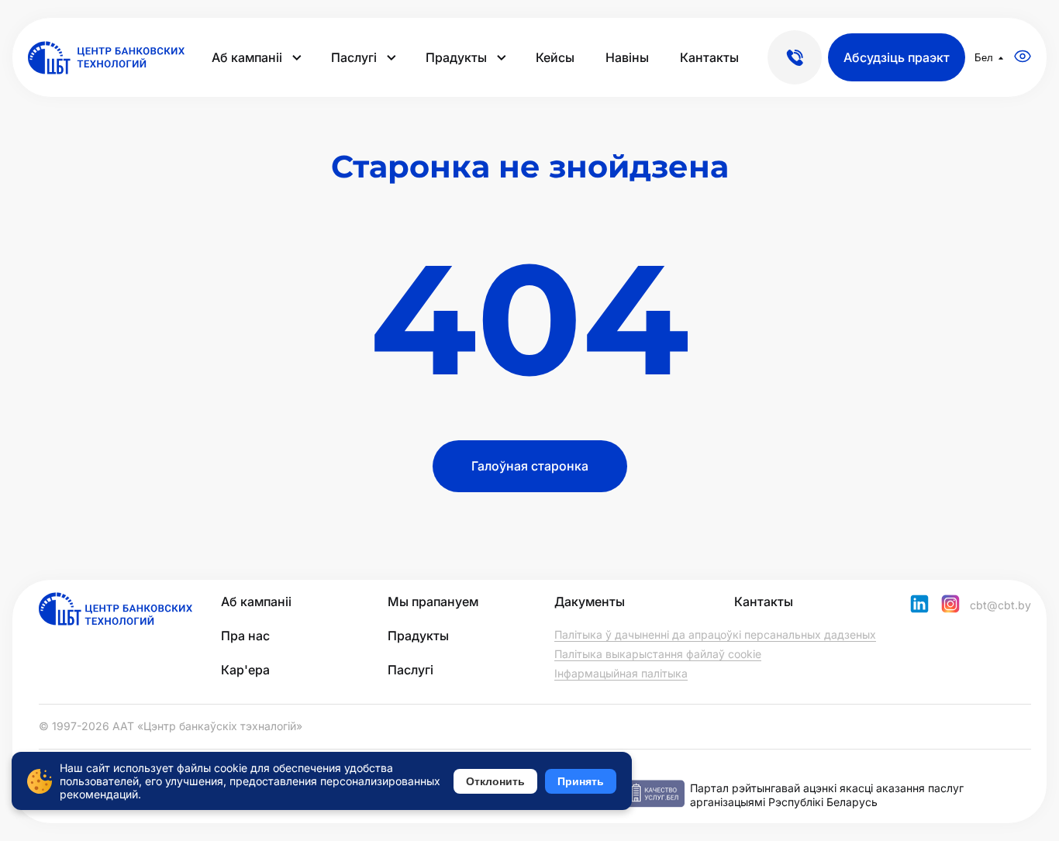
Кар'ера (245, 669)
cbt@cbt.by (1000, 605)
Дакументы (589, 601)
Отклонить (495, 781)
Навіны (627, 57)
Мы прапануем (433, 601)
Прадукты (456, 57)
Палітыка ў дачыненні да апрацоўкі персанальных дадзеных (715, 634)
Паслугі (354, 57)
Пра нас (245, 635)
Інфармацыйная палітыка (621, 673)
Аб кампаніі (247, 57)
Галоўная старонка (529, 466)
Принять (580, 781)
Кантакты (709, 57)
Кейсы (555, 57)
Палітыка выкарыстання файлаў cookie (657, 653)
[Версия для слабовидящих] (1022, 57)
